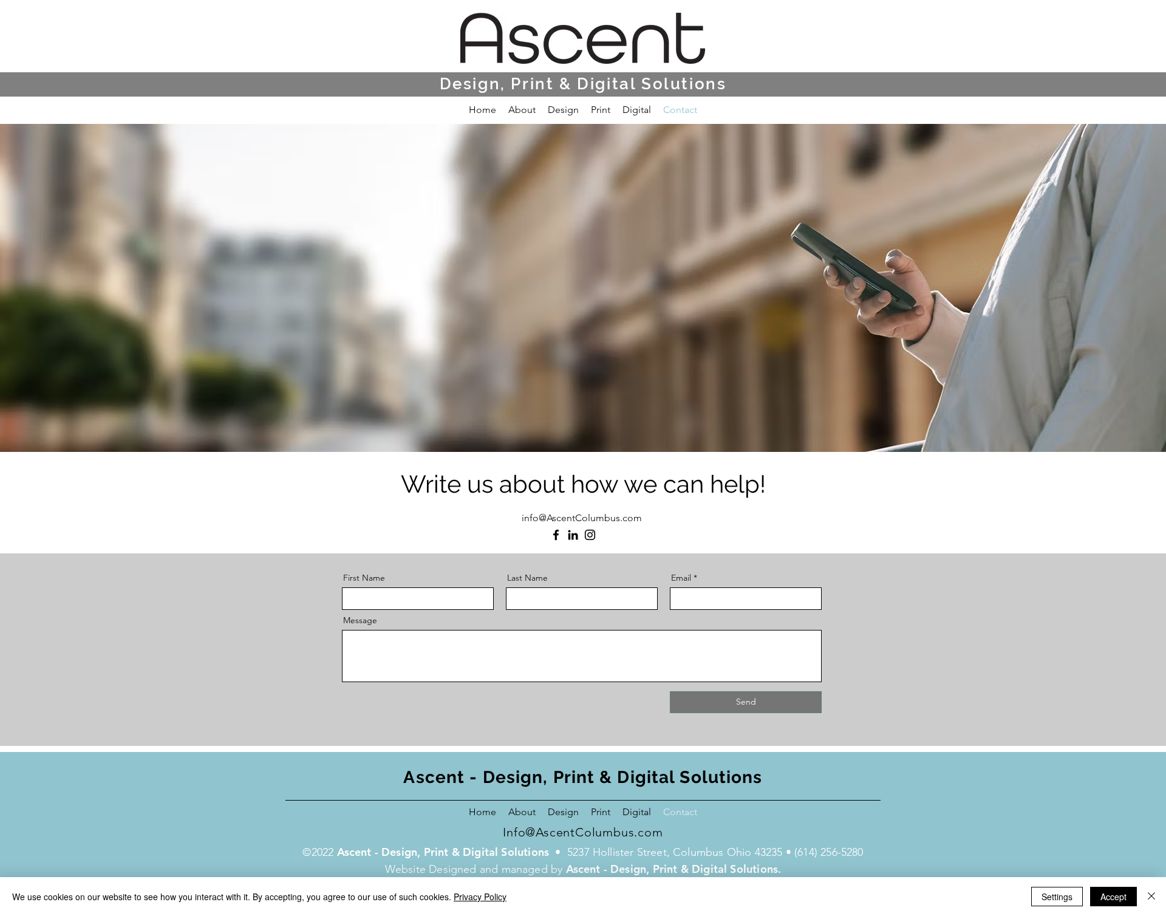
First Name (364, 577)
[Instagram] (590, 535)
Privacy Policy (480, 896)
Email (681, 577)
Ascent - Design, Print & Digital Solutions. (674, 869)
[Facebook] (556, 535)
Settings (1057, 896)
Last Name (527, 577)
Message (360, 620)
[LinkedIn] (573, 535)
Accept (1113, 896)
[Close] (1151, 896)
